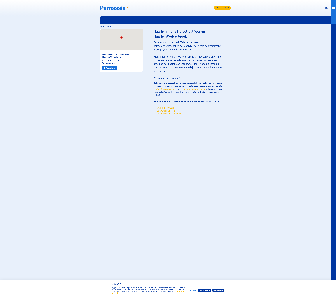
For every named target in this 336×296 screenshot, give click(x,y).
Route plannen (110, 68)
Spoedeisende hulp (223, 8)
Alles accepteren (204, 290)
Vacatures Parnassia (166, 110)
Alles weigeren (218, 290)
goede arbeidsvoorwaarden (165, 89)
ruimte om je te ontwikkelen (193, 89)
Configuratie (192, 290)
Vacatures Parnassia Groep (169, 113)
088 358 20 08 (110, 63)
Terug (228, 20)
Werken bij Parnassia (166, 108)
